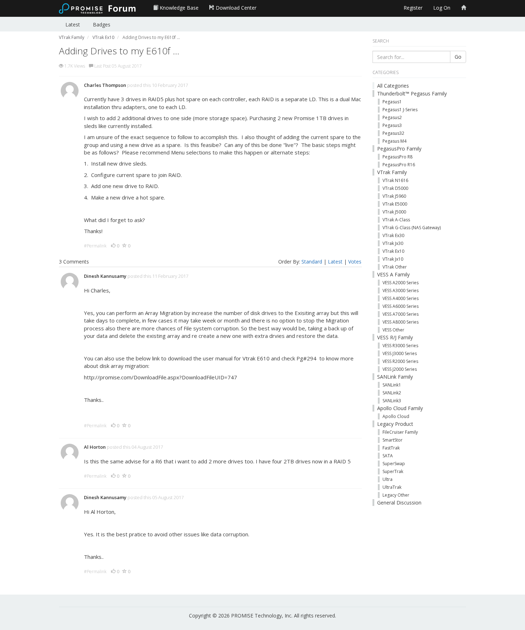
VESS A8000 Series (400, 322)
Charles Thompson (105, 85)
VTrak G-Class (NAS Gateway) (411, 228)
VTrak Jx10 (392, 259)
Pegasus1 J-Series (400, 110)
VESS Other (393, 330)
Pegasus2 (392, 117)
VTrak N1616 (395, 180)
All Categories (393, 85)
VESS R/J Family (395, 337)
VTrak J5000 (394, 212)
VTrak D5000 (395, 188)
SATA (387, 456)
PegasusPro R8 (397, 157)
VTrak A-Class (396, 220)
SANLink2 (391, 393)
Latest (72, 24)
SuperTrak (392, 471)
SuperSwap (393, 464)
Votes (354, 261)
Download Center (235, 7)
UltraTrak (391, 487)
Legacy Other (395, 495)
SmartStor (392, 440)
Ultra (387, 479)
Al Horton (95, 447)
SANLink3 (391, 401)
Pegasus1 (392, 102)
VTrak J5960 (394, 196)
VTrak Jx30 (392, 243)
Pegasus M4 (394, 141)
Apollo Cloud (395, 416)
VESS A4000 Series (400, 298)
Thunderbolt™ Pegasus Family (412, 93)
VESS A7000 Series (400, 314)
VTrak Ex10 (393, 251)
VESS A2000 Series (400, 283)
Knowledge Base (178, 7)
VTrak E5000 (394, 204)
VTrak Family (392, 172)
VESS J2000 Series (399, 369)
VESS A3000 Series (400, 290)
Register (413, 7)
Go (458, 56)
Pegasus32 (393, 133)
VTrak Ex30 (393, 235)
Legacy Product (395, 423)
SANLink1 (391, 385)
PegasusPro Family (399, 148)
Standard (311, 261)
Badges (101, 24)
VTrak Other (394, 267)
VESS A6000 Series (400, 306)
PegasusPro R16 (398, 165)
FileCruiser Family (400, 432)
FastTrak (391, 448)
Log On (441, 7)
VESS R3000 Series (400, 346)
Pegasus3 (392, 125)
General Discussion (399, 502)
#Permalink (95, 246)
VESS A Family (393, 274)
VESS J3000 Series (399, 353)
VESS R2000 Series (400, 361)
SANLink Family (395, 376)
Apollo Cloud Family (400, 408)
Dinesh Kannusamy (105, 276)
